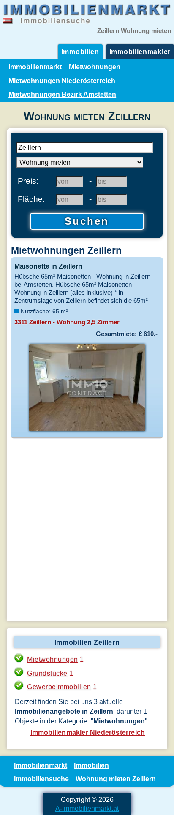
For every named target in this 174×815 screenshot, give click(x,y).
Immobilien (80, 51)
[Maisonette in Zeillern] (87, 430)
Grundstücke (47, 673)
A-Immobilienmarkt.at (87, 808)
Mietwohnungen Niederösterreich (61, 80)
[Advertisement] (87, 530)
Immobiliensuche (41, 778)
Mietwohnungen (94, 67)
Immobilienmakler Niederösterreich (87, 732)
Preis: (28, 180)
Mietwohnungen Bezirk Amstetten (62, 94)
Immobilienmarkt (35, 67)
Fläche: (31, 199)
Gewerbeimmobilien (59, 686)
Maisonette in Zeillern (48, 266)
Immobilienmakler (140, 51)
